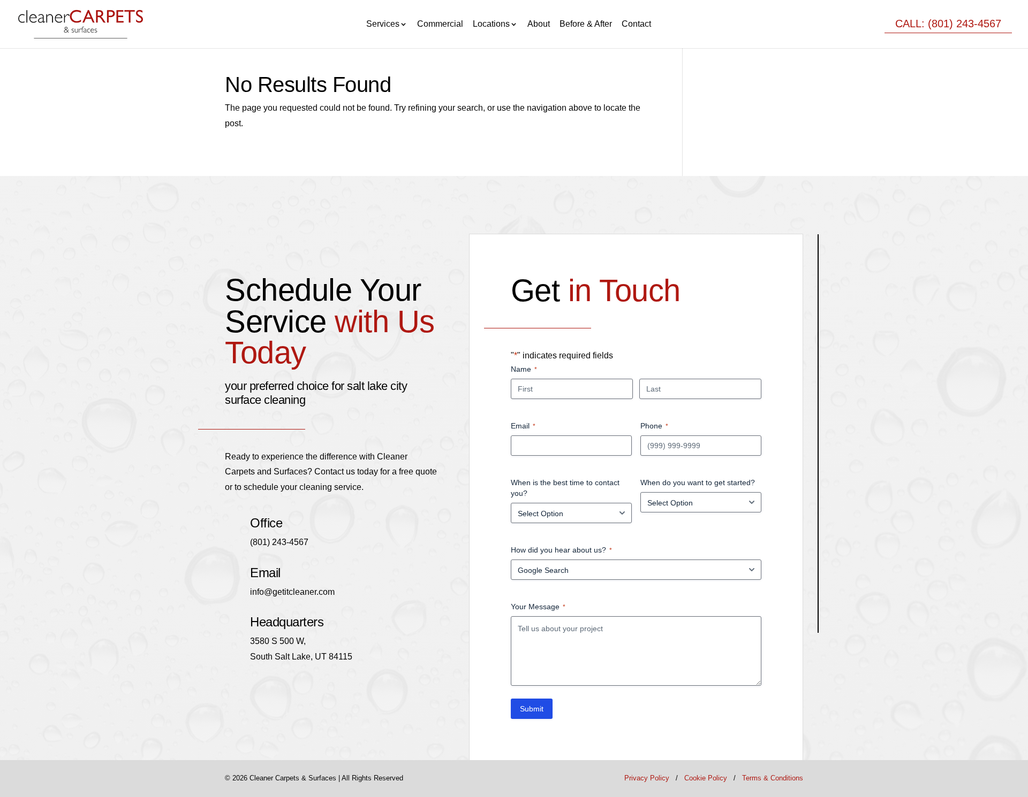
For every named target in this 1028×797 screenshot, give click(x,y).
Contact (636, 24)
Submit (531, 708)
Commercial (440, 24)
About (538, 24)
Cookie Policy (705, 778)
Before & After (586, 24)
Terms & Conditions (772, 778)
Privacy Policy (646, 778)
